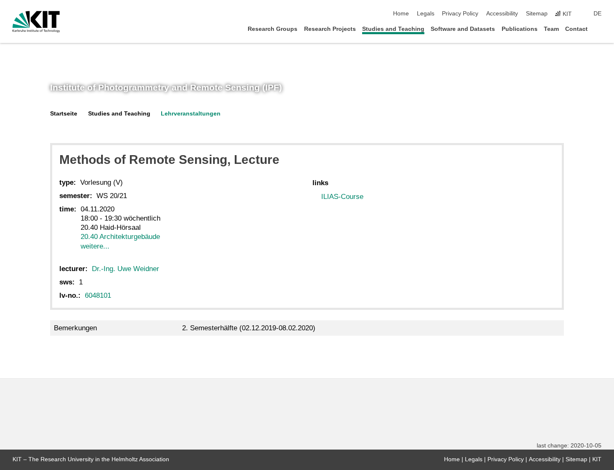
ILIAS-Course (342, 197)
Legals (425, 13)
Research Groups (272, 29)
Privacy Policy (460, 13)
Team (551, 29)
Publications (520, 29)
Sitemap (537, 13)
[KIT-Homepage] (36, 22)
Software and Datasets (463, 29)
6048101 (98, 295)
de (597, 13)
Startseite (63, 114)
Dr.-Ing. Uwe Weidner (125, 269)
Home (401, 13)
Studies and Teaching (393, 29)
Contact (576, 29)
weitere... (95, 246)
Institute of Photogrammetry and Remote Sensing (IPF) (166, 88)
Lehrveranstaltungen (191, 114)
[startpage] (598, 28)
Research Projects (330, 29)
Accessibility (502, 13)
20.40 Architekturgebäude (120, 237)
